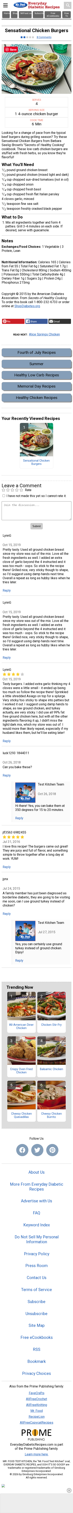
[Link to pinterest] (52, 1150)
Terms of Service (36, 1289)
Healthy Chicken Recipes (36, 397)
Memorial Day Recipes (36, 386)
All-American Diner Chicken (21, 1026)
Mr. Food (36, 1411)
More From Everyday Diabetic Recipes (36, 1187)
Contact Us (36, 1277)
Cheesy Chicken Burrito (51, 1115)
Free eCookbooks (36, 1337)
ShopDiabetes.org (27, 306)
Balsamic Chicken (51, 1069)
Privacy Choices (36, 1373)
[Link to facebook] (22, 1150)
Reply (7, 590)
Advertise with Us (36, 1200)
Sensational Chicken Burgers (36, 462)
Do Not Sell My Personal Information (37, 1239)
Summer (36, 364)
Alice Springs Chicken (44, 334)
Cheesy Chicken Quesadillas (21, 1115)
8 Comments (44, 37)
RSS (36, 1349)
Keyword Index (36, 1224)
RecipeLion (37, 1417)
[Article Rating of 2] (27, 37)
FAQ (36, 1212)
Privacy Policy (36, 1253)
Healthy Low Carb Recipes (36, 375)
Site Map (37, 1325)
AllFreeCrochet (36, 1399)
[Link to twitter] (37, 1150)
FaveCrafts (36, 1393)
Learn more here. (36, 1454)
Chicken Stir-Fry (51, 1025)
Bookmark (36, 1361)
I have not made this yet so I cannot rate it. (36, 496)
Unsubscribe (36, 1313)
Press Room (36, 1265)
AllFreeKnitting (36, 1405)
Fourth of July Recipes (36, 352)
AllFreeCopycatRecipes (36, 1423)
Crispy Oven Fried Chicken (21, 1071)
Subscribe (36, 1301)
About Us (36, 1172)
